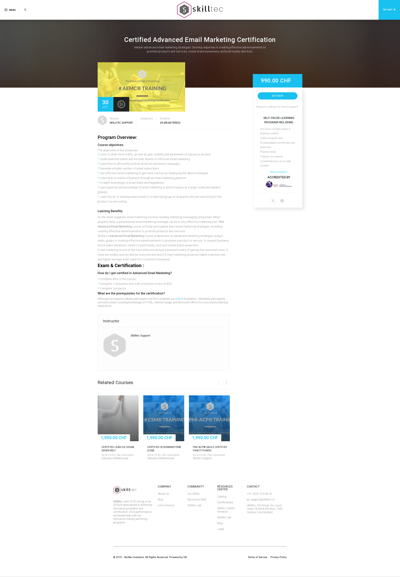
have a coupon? (279, 171)
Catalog (221, 496)
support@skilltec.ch (263, 499)
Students (165, 118)
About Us (163, 493)
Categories (146, 118)
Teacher (114, 118)
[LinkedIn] (282, 200)
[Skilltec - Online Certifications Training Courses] (200, 9)
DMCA (179, 298)
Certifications (225, 502)
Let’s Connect (166, 505)
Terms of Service (257, 557)
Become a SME (197, 499)
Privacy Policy (278, 557)
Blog (160, 499)
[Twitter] (273, 200)
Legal (220, 529)
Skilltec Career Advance (226, 509)
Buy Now (277, 95)
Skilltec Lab (195, 505)
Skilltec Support (121, 122)
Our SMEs (194, 493)
